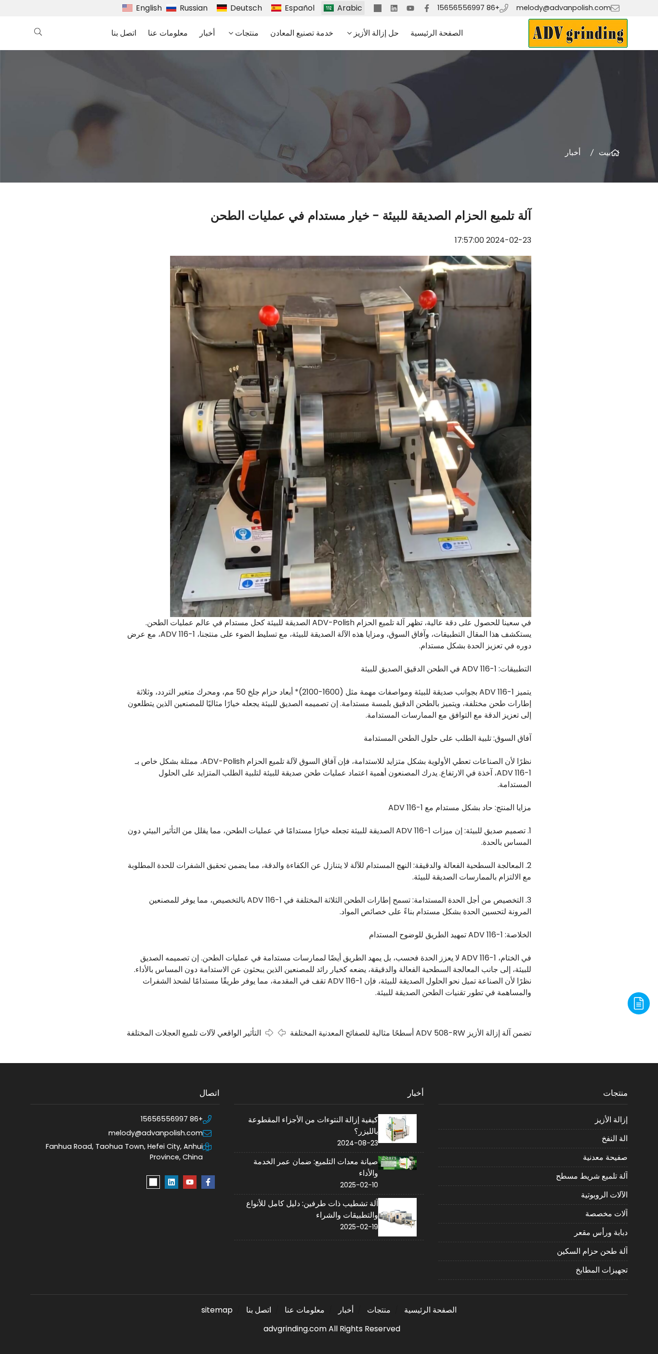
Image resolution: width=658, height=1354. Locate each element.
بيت (605, 152)
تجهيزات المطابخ (602, 1269)
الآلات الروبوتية (604, 1194)
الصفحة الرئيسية (436, 33)
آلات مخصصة (606, 1213)
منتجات (247, 33)
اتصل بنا (123, 33)
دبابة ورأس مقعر (601, 1232)
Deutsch (246, 7)
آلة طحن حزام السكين (592, 1251)
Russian (194, 7)
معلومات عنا (168, 33)
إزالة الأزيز (611, 1119)
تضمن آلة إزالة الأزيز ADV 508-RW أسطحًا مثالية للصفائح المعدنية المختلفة (410, 1033)
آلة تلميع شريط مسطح (592, 1176)
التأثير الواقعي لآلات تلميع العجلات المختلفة (194, 1033)
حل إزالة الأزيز (376, 33)
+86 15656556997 (468, 8)
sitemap (217, 1309)
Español (300, 7)
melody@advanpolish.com (563, 8)
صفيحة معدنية (605, 1157)
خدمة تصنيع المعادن (301, 33)
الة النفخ (615, 1138)
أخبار (207, 33)
